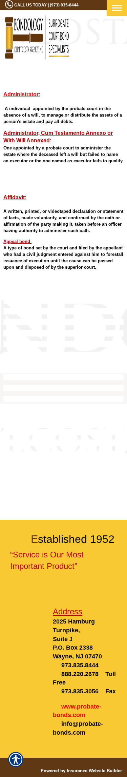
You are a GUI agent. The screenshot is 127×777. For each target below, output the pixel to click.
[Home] (37, 37)
